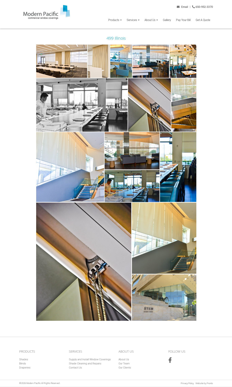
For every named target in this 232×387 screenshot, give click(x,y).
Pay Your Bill (183, 20)
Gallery (167, 20)
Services (132, 20)
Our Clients (125, 367)
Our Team (124, 363)
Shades (23, 359)
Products (114, 20)
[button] (61, 61)
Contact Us (75, 367)
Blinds (22, 363)
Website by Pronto (204, 383)
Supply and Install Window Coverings (90, 359)
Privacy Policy (187, 383)
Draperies (24, 367)
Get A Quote (203, 20)
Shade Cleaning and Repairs (85, 363)
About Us (150, 20)
